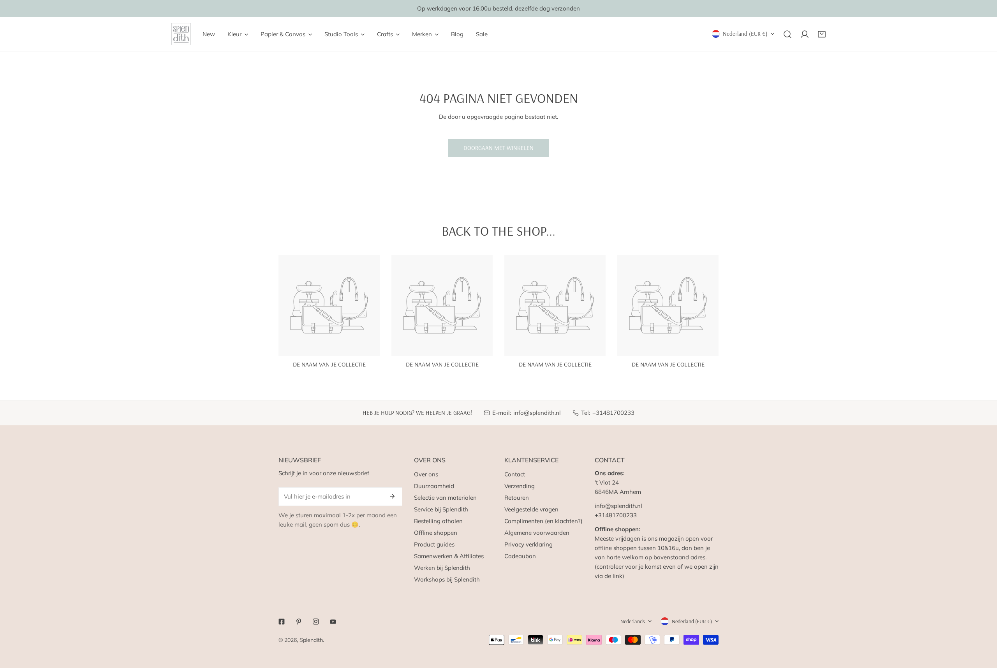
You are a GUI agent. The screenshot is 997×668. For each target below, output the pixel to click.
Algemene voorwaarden (536, 532)
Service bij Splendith (441, 509)
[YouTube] (333, 621)
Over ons (426, 474)
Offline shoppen (435, 532)
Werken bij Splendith (442, 567)
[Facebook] (281, 621)
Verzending (519, 486)
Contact (514, 474)
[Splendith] (181, 34)
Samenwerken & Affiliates (449, 556)
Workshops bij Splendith (447, 579)
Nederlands (632, 621)
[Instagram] (315, 621)
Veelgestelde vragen (531, 509)
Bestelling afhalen (438, 521)
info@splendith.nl (537, 412)
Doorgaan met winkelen (498, 148)
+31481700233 (613, 412)
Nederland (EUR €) (745, 33)
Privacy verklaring (528, 544)
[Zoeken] (787, 34)
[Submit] (392, 496)
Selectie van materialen (445, 497)
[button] (821, 34)
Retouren (516, 497)
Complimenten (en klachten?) (543, 521)
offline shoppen (616, 548)
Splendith (311, 639)
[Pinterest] (298, 621)
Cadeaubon (520, 556)
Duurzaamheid (434, 486)
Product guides (434, 544)
